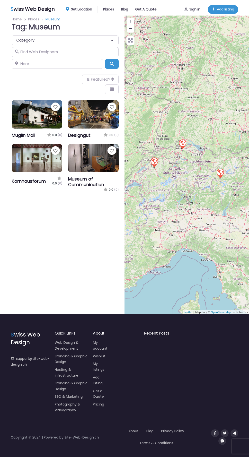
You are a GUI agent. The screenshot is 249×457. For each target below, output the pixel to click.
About (133, 431)
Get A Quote (146, 9)
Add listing (225, 9)
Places (108, 9)
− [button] (130, 28)
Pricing (98, 404)
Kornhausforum (29, 181)
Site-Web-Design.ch (81, 437)
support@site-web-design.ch (30, 361)
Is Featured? (99, 79)
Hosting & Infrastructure (66, 372)
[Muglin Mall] (220, 173)
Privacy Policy (172, 431)
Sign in (194, 9)
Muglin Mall (23, 135)
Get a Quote (98, 393)
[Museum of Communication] (154, 162)
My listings (98, 366)
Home (17, 19)
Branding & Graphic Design (71, 359)
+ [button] (130, 21)
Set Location (81, 9)
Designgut (79, 135)
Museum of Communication (86, 182)
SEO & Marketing (69, 396)
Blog (124, 9)
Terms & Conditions (156, 442)
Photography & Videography (67, 407)
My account (100, 345)
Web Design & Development (67, 345)
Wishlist (99, 356)
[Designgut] (182, 144)
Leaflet (188, 312)
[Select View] (112, 89)
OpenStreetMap (221, 312)
